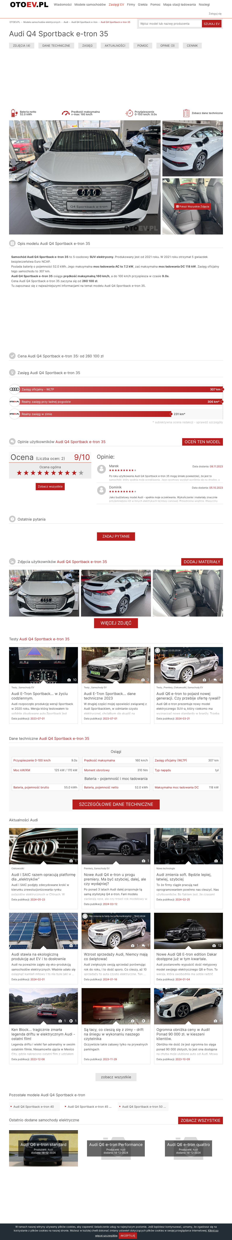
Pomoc (155, 4)
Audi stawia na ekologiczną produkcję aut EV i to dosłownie (38, 956)
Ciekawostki (180, 687)
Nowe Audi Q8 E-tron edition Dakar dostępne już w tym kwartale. (186, 956)
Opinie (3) (167, 45)
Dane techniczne (56, 45)
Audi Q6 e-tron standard (43, 1144)
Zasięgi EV (116, 4)
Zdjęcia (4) (21, 45)
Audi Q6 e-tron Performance (116, 1144)
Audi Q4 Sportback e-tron (63, 1095)
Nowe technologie (165, 868)
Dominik (115, 487)
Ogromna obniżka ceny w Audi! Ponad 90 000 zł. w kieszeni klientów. (183, 1034)
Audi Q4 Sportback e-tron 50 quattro (145, 1106)
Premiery (168, 687)
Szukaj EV (212, 24)
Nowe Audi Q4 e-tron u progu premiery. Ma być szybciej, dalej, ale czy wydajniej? (115, 879)
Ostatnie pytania (31, 519)
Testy (14, 687)
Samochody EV (26, 687)
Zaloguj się (215, 13)
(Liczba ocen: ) (50, 458)
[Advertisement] (116, 77)
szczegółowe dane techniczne (116, 804)
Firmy (131, 4)
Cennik (192, 45)
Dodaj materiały (202, 561)
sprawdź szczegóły (209, 422)
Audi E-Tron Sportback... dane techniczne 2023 (110, 696)
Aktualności (115, 45)
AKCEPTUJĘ (128, 1235)
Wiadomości (63, 4)
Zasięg (87, 45)
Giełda (143, 4)
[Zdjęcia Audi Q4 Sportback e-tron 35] (44, 593)
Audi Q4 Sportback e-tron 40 (33, 1106)
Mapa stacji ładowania (179, 4)
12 (219, 945)
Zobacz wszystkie (50, 486)
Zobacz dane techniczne (207, 113)
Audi (34, 820)
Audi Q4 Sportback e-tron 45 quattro (91, 1106)
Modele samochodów (90, 4)
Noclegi (204, 4)
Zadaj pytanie (116, 536)
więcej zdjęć (116, 623)
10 (74, 680)
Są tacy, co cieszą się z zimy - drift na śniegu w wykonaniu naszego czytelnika (114, 1034)
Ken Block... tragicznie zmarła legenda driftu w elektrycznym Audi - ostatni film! (43, 1034)
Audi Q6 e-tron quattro (188, 1144)
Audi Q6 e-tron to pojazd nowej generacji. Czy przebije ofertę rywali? (188, 696)
